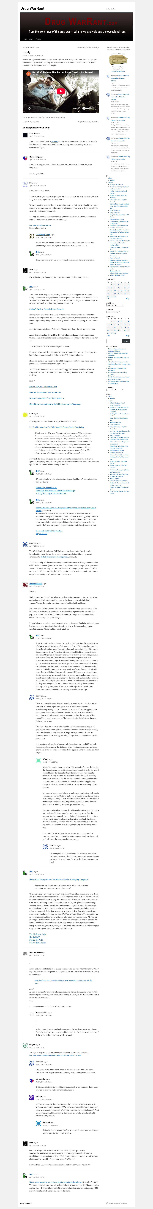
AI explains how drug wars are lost (118, 362)
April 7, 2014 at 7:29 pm (44, 699)
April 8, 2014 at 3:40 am (44, 503)
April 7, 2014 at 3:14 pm (37, 546)
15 (111, 290)
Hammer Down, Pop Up (117, 219)
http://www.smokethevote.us (40, 225)
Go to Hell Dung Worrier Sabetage (49, 530)
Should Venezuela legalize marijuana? (118, 377)
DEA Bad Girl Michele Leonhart (119, 204)
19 (125, 290)
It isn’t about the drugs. (114, 379)
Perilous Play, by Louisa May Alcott (43, 386)
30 (115, 296)
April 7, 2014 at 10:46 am (37, 160)
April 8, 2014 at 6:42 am (57, 848)
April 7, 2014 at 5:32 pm (44, 237)
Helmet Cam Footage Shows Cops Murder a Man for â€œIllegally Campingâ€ (58, 879)
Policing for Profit (36, 940)
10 (118, 288)
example (54, 141)
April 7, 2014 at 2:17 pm (37, 289)
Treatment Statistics (115, 271)
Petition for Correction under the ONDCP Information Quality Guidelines (119, 253)
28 (108, 296)
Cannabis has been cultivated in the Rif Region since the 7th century (55, 404)
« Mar (108, 299)
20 (128, 290)
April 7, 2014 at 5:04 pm (37, 874)
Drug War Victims (115, 210)
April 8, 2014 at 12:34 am (37, 1145)
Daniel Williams (35, 583)
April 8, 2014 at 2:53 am (37, 1177)
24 (118, 293)
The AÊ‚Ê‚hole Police (37, 934)
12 (125, 288)
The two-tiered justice (37, 942)
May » (128, 299)
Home (25, 39)
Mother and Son (114, 245)
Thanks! (112, 180)
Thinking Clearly (43, 234)
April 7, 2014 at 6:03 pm (44, 255)
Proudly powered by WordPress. (118, 1203)
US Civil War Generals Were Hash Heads (45, 392)
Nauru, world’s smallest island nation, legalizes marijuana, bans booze (55, 1182)
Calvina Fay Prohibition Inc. (46, 487)
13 (128, 288)
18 (122, 290)
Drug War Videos (115, 212)
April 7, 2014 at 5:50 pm (44, 638)
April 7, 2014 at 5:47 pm (44, 1015)
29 (111, 296)
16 (115, 290)
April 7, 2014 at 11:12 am (37, 186)
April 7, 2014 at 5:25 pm (37, 955)
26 (125, 293)
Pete (41, 55)
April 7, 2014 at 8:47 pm (44, 1082)
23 (115, 293)
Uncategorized (43, 117)
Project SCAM (41, 533)
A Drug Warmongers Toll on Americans (51, 493)
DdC (38, 251)
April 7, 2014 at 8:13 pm (44, 1065)
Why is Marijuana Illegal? (117, 275)
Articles (38, 39)
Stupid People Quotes (31, 47)
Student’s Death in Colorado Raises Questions (46, 309)
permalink (61, 117)
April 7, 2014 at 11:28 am (37, 272)
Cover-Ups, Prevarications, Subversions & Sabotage (55, 490)
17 (118, 290)
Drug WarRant (32, 8)
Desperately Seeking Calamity (88, 47)
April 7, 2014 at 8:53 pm (44, 1099)
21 (108, 293)
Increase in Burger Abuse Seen (119, 225)
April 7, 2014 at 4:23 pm (37, 586)
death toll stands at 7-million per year (54, 556)
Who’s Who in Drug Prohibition (119, 273)
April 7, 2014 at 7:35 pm (37, 1047)
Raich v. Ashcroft (115, 258)
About (31, 39)
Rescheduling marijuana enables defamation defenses (120, 78)
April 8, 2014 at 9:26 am (50, 1125)
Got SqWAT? (34, 937)
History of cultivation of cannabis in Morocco (46, 398)
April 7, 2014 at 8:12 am (37, 136)
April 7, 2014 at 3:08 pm (37, 416)
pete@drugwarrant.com (118, 71)
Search (126, 341)
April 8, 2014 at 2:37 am (50, 762)
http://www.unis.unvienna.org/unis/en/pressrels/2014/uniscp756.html (55, 1055)
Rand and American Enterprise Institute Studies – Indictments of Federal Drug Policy (119, 262)
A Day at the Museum (116, 184)
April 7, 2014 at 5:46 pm (44, 474)
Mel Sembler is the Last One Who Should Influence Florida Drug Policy (56, 427)
